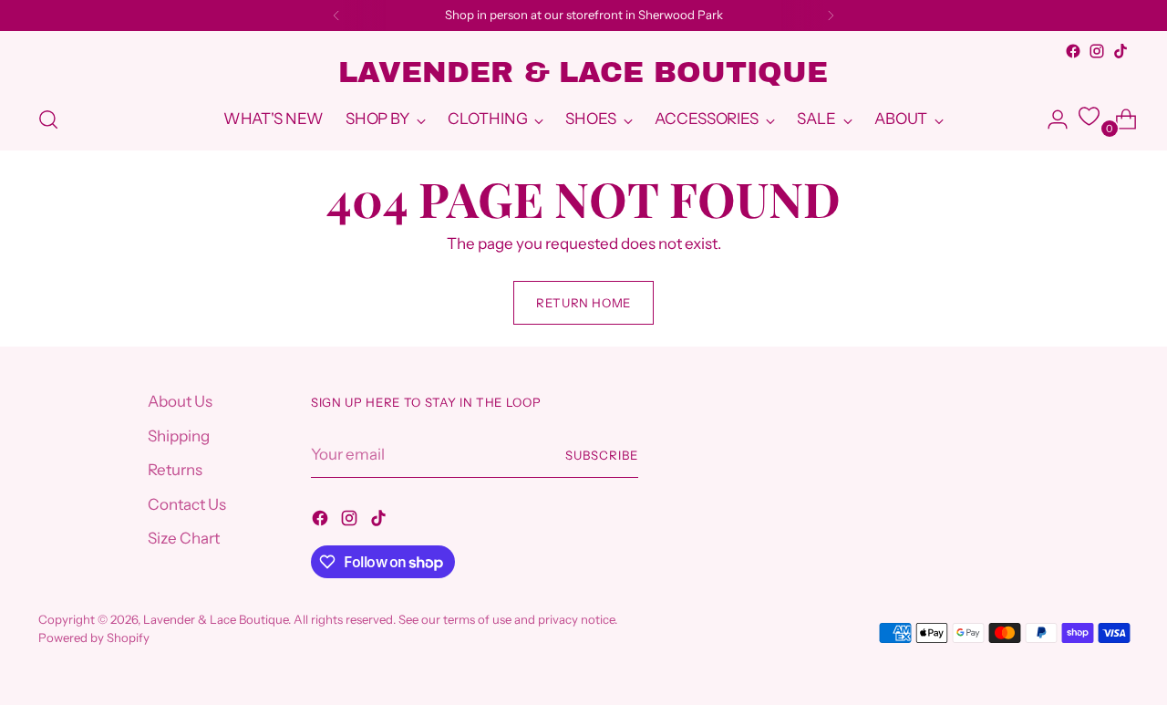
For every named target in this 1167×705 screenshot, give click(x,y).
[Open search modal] (48, 119)
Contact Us (187, 504)
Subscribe (601, 455)
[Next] (831, 15)
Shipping (179, 436)
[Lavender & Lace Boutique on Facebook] (1073, 51)
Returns (175, 470)
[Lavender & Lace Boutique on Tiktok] (1120, 51)
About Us (180, 401)
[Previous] (336, 15)
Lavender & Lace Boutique (215, 619)
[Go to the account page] (1050, 119)
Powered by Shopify (94, 637)
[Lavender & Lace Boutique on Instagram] (1097, 51)
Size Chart (184, 538)
